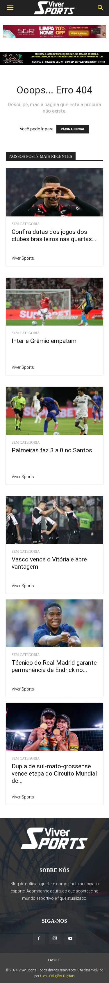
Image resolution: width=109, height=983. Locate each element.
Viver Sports (23, 258)
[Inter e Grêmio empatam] (54, 302)
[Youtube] (70, 938)
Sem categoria (26, 224)
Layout (54, 960)
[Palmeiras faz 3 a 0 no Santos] (54, 411)
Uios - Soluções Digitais (57, 976)
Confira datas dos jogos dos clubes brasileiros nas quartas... (54, 235)
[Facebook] (39, 938)
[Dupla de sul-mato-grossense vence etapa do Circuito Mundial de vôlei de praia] (54, 727)
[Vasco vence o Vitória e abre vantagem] (54, 520)
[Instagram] (54, 938)
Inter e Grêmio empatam (44, 340)
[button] (10, 8)
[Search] (101, 8)
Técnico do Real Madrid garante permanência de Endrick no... (54, 666)
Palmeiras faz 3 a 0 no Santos (52, 450)
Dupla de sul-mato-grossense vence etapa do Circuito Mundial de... (54, 773)
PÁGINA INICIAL (73, 129)
